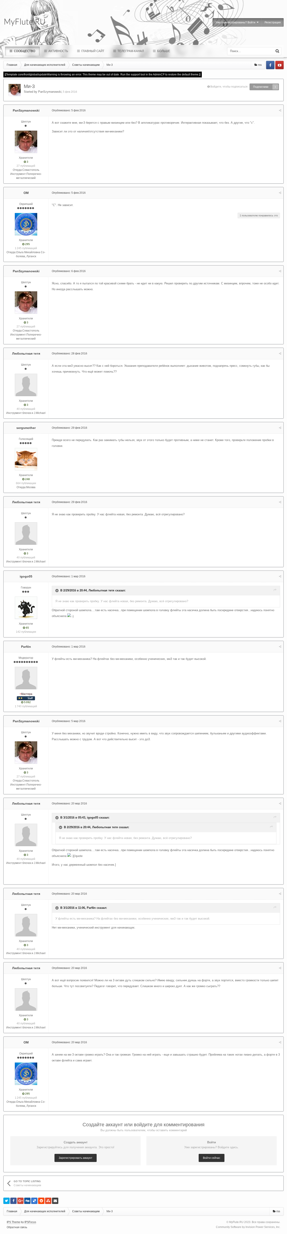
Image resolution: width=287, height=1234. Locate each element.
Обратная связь (17, 1227)
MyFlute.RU (236, 1222)
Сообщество (24, 51)
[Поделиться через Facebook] (13, 1201)
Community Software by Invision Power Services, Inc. (248, 1227)
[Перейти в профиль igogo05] (26, 608)
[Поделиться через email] (55, 1201)
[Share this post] (280, 110)
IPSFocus (30, 1222)
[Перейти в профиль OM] (26, 224)
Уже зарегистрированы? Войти (236, 22)
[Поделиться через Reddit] (41, 1201)
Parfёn (26, 646)
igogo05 (26, 576)
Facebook (270, 65)
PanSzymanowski (49, 91)
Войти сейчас (211, 1157)
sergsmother (26, 428)
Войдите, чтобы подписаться (229, 86)
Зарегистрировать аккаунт (75, 1157)
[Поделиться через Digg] (27, 1201)
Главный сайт (92, 51)
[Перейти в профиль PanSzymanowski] (15, 90)
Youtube (279, 65)
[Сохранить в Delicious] (34, 1201)
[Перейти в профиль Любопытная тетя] (26, 385)
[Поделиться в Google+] (20, 1201)
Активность (58, 51)
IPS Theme (13, 1222)
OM (26, 193)
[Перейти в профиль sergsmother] (26, 459)
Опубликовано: (69, 110)
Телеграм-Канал (130, 51)
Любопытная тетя (26, 353)
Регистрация (273, 22)
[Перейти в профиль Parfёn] (26, 678)
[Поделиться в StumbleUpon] (48, 1201)
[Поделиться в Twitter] (6, 1201)
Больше (163, 51)
